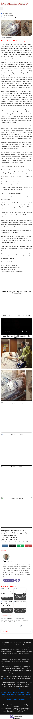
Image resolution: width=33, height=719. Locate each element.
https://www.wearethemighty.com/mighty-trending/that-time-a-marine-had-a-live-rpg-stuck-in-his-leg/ (15, 533)
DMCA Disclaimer (11, 694)
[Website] (19, 580)
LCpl (11, 17)
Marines (23, 64)
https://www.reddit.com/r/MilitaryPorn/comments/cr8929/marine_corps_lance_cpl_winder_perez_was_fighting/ (16, 539)
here (4, 678)
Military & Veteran (9, 15)
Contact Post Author (12, 699)
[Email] (16, 580)
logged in (11, 618)
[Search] (21, 626)
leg (15, 17)
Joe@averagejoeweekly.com (15, 689)
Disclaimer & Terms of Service (9, 692)
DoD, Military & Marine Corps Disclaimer (19, 697)
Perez (18, 17)
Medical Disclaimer (23, 692)
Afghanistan (6, 17)
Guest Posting (23, 699)
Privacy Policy (20, 694)
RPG (21, 17)
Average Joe (7, 561)
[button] (1, 8)
